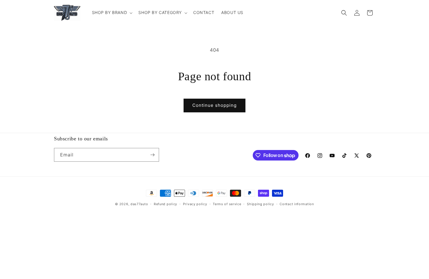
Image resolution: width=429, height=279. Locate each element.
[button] (111, 12)
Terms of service (227, 204)
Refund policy (165, 204)
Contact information (297, 204)
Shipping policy (260, 204)
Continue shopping (214, 105)
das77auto (139, 204)
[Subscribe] (152, 155)
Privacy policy (195, 204)
